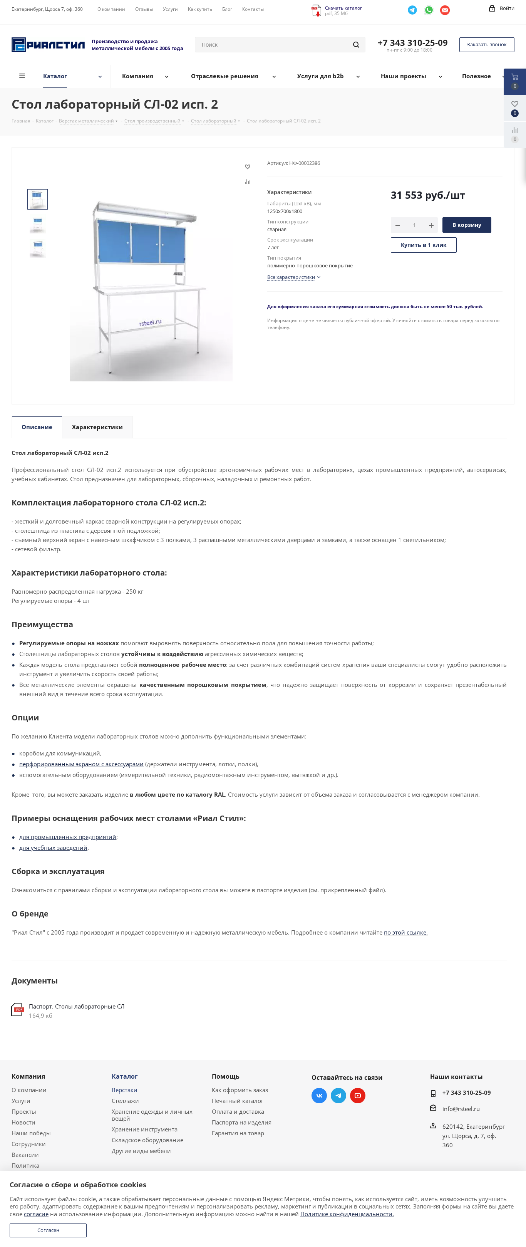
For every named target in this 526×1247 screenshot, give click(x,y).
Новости (23, 1122)
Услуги (21, 1100)
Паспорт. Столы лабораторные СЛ (77, 1006)
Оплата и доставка (238, 1111)
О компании (29, 1090)
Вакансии (25, 1154)
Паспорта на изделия (241, 1122)
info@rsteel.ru (461, 1109)
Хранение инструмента (145, 1129)
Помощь (226, 1076)
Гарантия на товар (238, 1133)
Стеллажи (125, 1100)
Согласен (48, 1230)
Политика (25, 1165)
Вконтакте (319, 1095)
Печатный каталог (237, 1100)
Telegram (338, 1095)
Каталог (125, 1076)
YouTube (357, 1095)
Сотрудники (29, 1144)
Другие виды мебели (141, 1151)
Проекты (24, 1111)
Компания (28, 1076)
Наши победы (31, 1133)
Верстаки (124, 1090)
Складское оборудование (147, 1140)
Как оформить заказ (240, 1090)
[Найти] (356, 44)
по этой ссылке (405, 932)
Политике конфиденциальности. (347, 1214)
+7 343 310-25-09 (413, 42)
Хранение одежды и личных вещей (152, 1115)
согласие (36, 1214)
